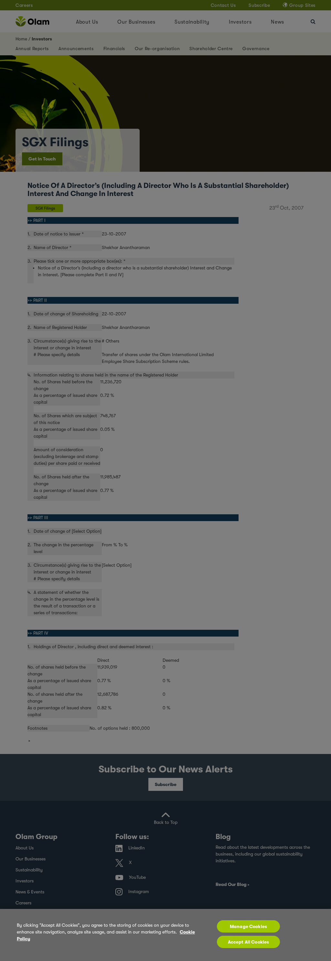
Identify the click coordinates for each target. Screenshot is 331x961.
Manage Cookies (248, 926)
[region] (165, 935)
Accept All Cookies (248, 942)
